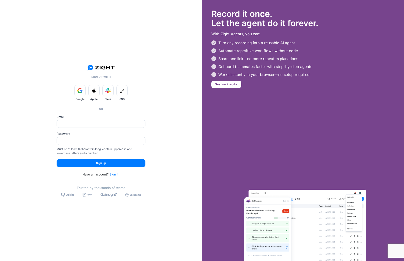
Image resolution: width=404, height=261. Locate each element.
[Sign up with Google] (80, 90)
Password (63, 134)
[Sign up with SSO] (122, 90)
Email (60, 117)
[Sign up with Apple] (94, 90)
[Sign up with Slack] (108, 90)
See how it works (226, 84)
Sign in (114, 174)
